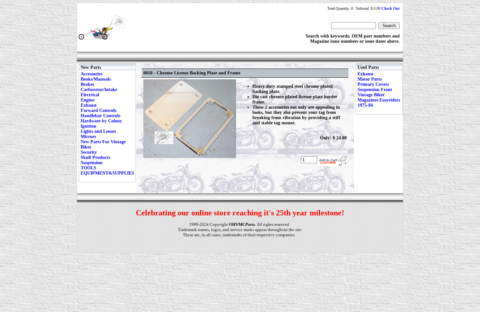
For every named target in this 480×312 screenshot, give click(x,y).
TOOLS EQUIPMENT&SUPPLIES (107, 170)
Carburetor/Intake (99, 89)
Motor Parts (370, 79)
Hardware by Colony (101, 120)
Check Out (390, 8)
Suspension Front (375, 89)
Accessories (91, 73)
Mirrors (88, 136)
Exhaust (89, 105)
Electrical (90, 94)
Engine (87, 100)
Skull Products (95, 157)
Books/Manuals (96, 79)
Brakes (87, 84)
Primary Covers (373, 84)
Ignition (88, 126)
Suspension (92, 162)
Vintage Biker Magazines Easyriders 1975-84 (379, 100)
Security (89, 152)
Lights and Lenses (98, 131)
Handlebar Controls (100, 115)
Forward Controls (98, 110)
